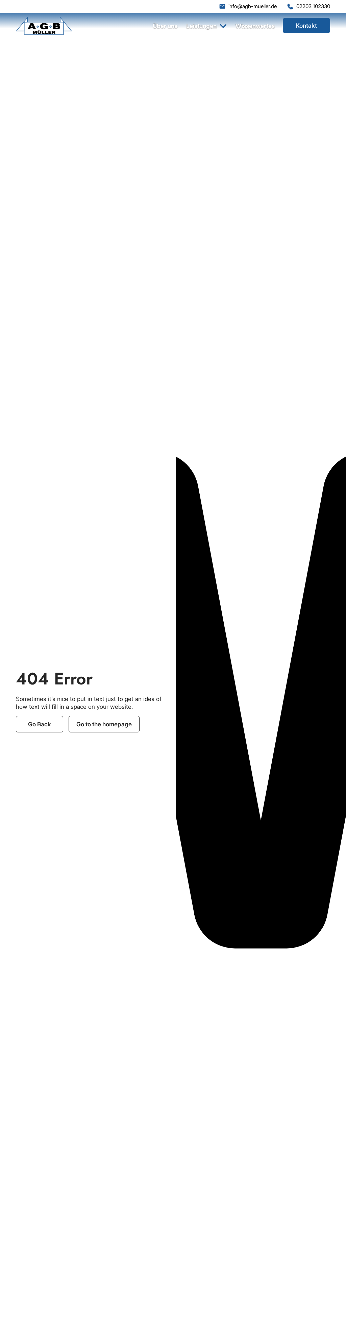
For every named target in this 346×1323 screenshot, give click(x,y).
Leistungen (201, 25)
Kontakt (306, 25)
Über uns (165, 25)
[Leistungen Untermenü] (223, 25)
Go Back (39, 724)
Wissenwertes (255, 25)
